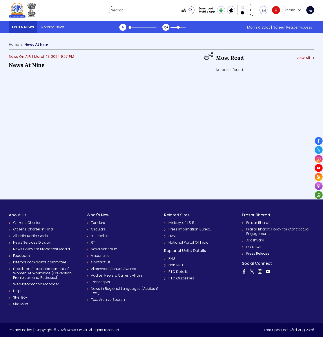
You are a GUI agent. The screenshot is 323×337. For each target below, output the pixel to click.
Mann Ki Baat (258, 27)
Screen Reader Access (292, 27)
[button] (184, 10)
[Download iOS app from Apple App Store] (231, 10)
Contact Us (101, 262)
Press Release (258, 253)
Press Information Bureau (190, 229)
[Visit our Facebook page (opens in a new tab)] (244, 271)
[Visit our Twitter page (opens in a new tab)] (252, 271)
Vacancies (100, 255)
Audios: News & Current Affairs (117, 275)
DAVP (173, 235)
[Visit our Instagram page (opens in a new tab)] (260, 271)
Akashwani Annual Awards (113, 268)
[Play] (122, 27)
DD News (253, 246)
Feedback (21, 255)
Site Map (20, 303)
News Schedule (104, 249)
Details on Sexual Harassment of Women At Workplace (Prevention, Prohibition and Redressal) (42, 273)
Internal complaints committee (39, 262)
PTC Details (178, 271)
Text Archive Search (108, 299)
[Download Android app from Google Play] (221, 10)
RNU (172, 258)
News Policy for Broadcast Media (41, 249)
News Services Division (32, 242)
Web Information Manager (36, 284)
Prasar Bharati (258, 222)
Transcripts (100, 281)
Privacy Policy (20, 329)
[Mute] (165, 27)
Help (17, 290)
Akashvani (255, 240)
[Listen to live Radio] (276, 10)
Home (14, 44)
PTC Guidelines (181, 278)
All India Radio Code (30, 235)
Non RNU (176, 265)
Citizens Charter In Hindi (33, 229)
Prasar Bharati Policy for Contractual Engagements (277, 231)
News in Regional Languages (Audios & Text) (124, 290)
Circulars (98, 229)
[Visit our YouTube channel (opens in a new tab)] (268, 271)
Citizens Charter (26, 222)
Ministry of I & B (181, 222)
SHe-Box (20, 297)
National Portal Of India (189, 242)
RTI (93, 242)
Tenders (98, 222)
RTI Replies (100, 235)
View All (303, 57)
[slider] (142, 27)
